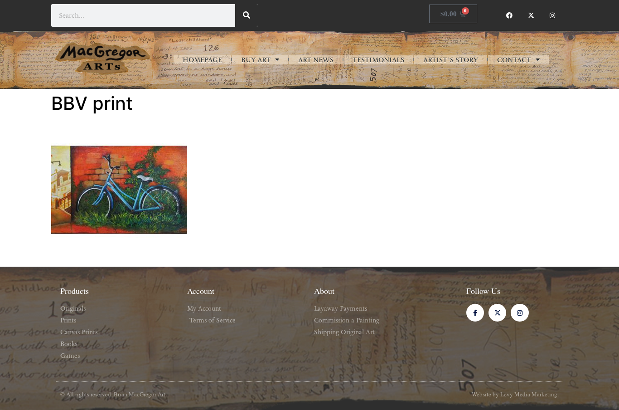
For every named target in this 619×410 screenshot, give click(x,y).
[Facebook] (509, 15)
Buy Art (256, 60)
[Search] (246, 15)
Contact (514, 60)
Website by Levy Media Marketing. (515, 394)
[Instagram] (552, 15)
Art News (316, 60)
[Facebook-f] (475, 313)
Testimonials (378, 60)
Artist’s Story (450, 60)
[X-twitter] (531, 15)
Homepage (202, 60)
